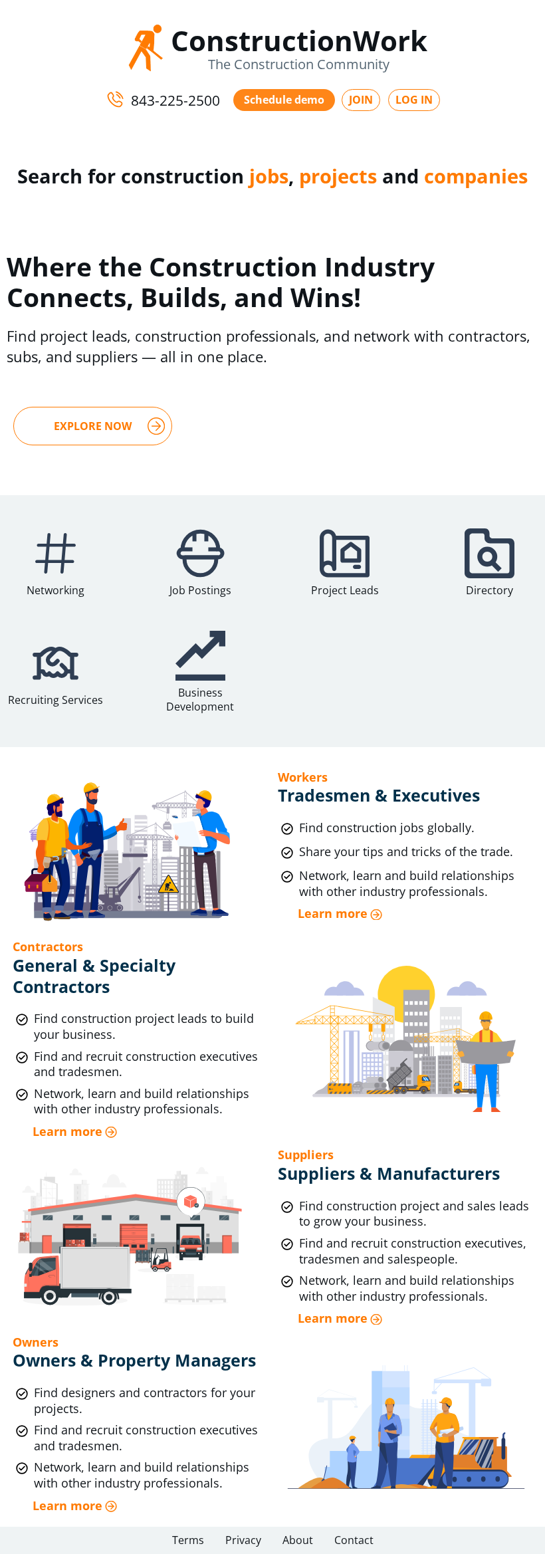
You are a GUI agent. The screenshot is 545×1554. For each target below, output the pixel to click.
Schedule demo (284, 99)
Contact (354, 1540)
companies (476, 176)
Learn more (333, 913)
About (297, 1540)
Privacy (243, 1540)
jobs (268, 176)
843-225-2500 (175, 99)
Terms (188, 1540)
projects (338, 176)
